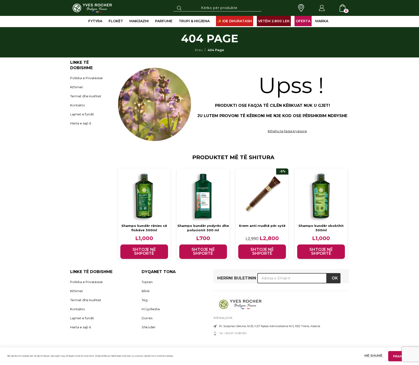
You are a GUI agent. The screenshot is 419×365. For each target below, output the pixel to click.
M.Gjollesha (151, 309)
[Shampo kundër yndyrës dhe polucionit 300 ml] (203, 194)
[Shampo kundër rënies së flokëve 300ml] (144, 194)
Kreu (199, 50)
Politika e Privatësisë (86, 78)
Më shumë (373, 355)
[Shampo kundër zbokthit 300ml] (321, 194)
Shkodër (149, 327)
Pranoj (400, 356)
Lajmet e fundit (82, 114)
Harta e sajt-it (80, 123)
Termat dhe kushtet (85, 96)
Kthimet (76, 87)
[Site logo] (92, 8)
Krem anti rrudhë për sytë (262, 226)
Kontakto (77, 105)
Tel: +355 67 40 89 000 (232, 333)
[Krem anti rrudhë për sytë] (262, 194)
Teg (144, 300)
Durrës (147, 318)
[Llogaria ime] (321, 8)
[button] (144, 251)
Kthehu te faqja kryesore (287, 131)
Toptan (147, 282)
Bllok (146, 291)
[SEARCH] (179, 7)
